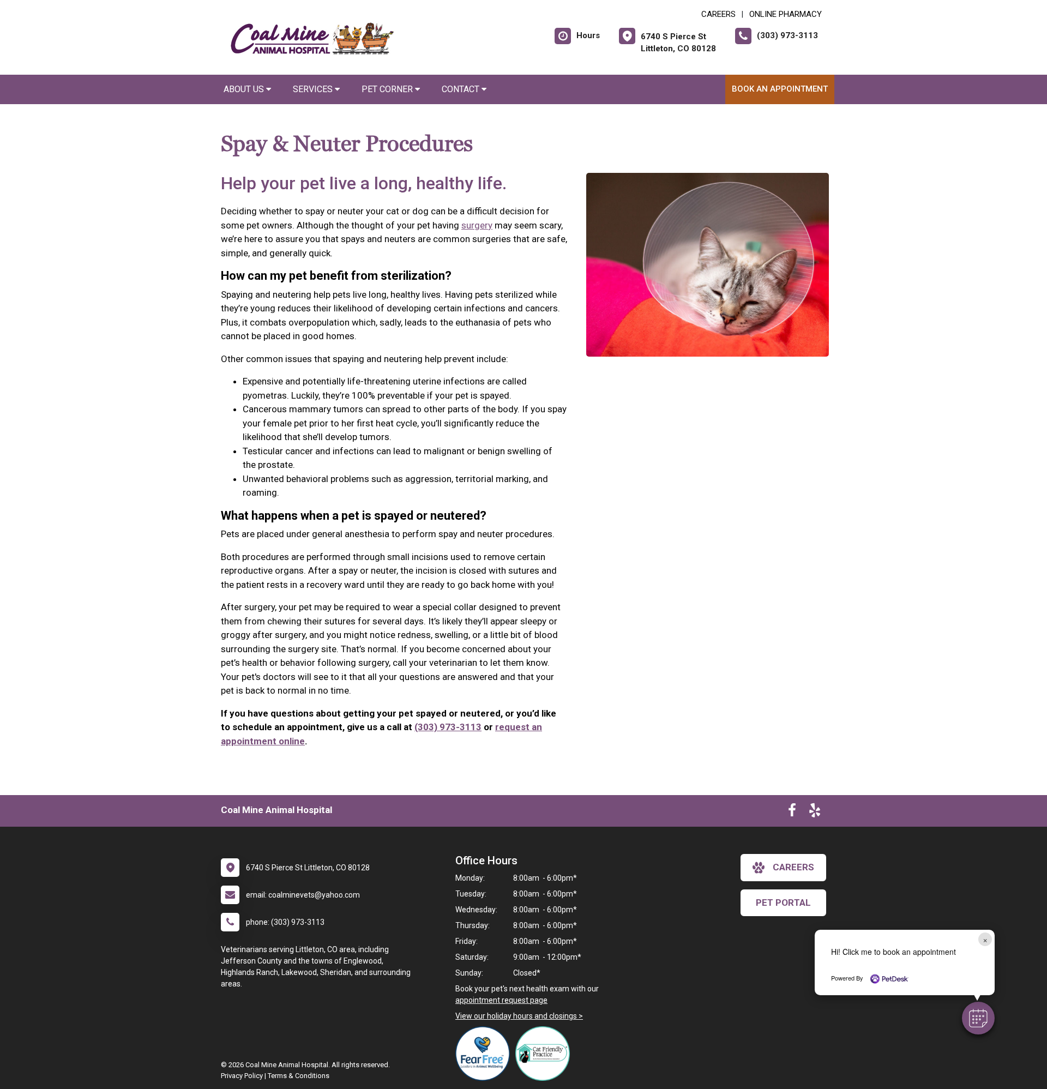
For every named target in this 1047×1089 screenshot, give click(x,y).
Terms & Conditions (298, 1076)
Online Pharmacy (785, 14)
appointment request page (501, 1000)
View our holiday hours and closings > (519, 1016)
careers (793, 867)
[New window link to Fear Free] (485, 1053)
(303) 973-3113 (448, 726)
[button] (978, 1018)
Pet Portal (783, 902)
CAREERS (718, 14)
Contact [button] (462, 89)
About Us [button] (245, 89)
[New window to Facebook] (792, 812)
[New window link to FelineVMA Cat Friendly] (545, 1053)
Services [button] (314, 89)
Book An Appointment (780, 89)
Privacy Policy (242, 1076)
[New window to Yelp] (814, 812)
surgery (476, 225)
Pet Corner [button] (388, 89)
